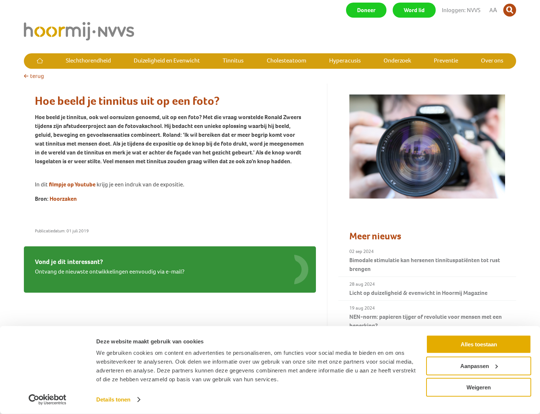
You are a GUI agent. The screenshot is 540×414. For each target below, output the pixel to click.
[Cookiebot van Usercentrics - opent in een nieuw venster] (47, 399)
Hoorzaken (63, 199)
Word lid (414, 10)
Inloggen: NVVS (461, 10)
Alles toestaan (479, 344)
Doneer (366, 10)
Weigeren (479, 387)
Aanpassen (474, 366)
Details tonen (113, 399)
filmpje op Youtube (72, 184)
